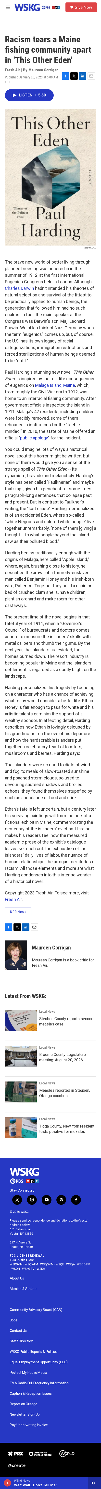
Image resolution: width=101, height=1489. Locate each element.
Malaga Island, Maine (55, 385)
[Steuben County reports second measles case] (21, 1020)
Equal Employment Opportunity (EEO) (39, 1362)
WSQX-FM (31, 1264)
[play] (7, 1482)
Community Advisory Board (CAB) (36, 1310)
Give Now (83, 7)
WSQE (60, 1264)
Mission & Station (23, 1289)
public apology (34, 437)
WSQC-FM (83, 1264)
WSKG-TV (28, 1269)
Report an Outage (23, 1404)
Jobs (13, 1320)
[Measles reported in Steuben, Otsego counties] (21, 1091)
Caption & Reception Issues (31, 1393)
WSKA (41, 1269)
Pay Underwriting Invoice (29, 1425)
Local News (47, 1012)
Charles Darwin (20, 288)
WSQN (15, 1269)
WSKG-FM (16, 1264)
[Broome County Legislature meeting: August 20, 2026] (21, 1056)
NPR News (18, 912)
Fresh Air (13, 899)
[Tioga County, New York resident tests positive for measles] (21, 1127)
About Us (17, 1278)
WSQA (70, 1264)
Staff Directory (21, 1341)
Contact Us (18, 1331)
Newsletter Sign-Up (25, 1414)
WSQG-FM (46, 1264)
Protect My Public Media (28, 1373)
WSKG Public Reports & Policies (34, 1352)
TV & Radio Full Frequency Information (39, 1383)
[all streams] (94, 1483)
